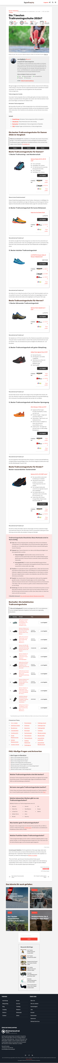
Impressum (33, 1018)
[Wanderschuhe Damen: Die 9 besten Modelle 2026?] (23, 962)
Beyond (10, 10)
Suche (29, 939)
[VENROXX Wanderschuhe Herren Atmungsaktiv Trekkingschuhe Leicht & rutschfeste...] (15, 699)
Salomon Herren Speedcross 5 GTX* (38, 308)
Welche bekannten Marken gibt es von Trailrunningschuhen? (24, 766)
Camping (4, 1009)
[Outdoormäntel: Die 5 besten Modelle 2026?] (41, 920)
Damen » (15, 148)
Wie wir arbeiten (33, 855)
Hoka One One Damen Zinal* (38, 212)
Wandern (18, 1009)
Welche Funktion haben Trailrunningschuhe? (20, 769)
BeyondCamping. (28, 1060)
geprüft (29, 59)
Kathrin (23, 59)
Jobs (32, 1009)
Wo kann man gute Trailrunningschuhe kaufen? (21, 764)
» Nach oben (46, 847)
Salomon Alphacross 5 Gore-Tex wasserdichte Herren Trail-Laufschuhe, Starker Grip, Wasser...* (24, 631)
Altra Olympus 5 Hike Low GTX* (38, 407)
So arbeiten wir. (26, 144)
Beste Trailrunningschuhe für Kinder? (19, 760)
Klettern (4, 1012)
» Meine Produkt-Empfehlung (27, 80)
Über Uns (33, 1000)
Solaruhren (27, 728)
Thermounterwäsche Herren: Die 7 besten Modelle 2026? (31, 986)
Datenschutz (33, 1015)
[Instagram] (25, 1055)
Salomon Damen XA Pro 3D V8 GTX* (38, 159)
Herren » (29, 148)
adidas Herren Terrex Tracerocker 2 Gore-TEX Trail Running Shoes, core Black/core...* (23, 639)
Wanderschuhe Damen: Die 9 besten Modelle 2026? (32, 963)
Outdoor (4, 1015)
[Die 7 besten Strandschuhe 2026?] (23, 957)
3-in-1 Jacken (14, 723)
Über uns (46, 54)
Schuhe (11, 12)
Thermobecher (27, 735)
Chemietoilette (14, 730)
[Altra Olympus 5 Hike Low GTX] (19, 415)
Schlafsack (26, 725)
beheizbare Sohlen (15, 725)
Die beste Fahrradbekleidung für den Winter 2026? (32, 975)
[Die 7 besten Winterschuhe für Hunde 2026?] (23, 951)
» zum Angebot (42, 175)
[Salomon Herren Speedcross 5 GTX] (19, 316)
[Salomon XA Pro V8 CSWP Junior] (19, 482)
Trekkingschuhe (41, 725)
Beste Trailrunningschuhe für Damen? (19, 757)
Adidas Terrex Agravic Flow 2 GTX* (39, 352)
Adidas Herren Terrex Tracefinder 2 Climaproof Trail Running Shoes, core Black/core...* (23, 707)
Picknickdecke (27, 723)
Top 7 (44, 792)
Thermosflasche (28, 738)
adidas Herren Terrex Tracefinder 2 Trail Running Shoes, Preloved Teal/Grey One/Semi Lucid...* (23, 622)
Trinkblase (40, 730)
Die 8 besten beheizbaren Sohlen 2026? (15, 896)
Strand (17, 1000)
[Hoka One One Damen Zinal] (19, 220)
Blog (3, 1006)
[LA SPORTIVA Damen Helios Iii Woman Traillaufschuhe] (19, 261)
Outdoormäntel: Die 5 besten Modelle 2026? (40, 918)
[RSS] (32, 1055)
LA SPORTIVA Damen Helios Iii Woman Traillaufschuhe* (38, 255)
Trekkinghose (27, 745)
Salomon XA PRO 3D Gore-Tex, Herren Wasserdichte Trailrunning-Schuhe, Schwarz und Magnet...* (24, 648)
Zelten (17, 1015)
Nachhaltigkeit (34, 1006)
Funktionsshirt (14, 733)
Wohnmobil (19, 1012)
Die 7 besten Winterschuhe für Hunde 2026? (31, 951)
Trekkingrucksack (42, 723)
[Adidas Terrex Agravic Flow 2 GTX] (19, 360)
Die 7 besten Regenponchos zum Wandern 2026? (31, 969)
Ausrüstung (5, 1000)
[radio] (43, 869)
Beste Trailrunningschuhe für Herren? (19, 759)
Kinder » (43, 148)
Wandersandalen (42, 733)
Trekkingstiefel (41, 728)
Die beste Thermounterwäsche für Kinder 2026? (31, 980)
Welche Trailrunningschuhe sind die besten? (20, 762)
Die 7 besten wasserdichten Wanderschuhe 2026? (16, 919)
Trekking (18, 1006)
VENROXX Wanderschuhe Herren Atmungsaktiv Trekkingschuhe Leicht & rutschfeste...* (23, 699)
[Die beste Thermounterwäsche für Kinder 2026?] (23, 980)
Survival (18, 1003)
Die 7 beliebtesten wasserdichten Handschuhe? (38, 896)
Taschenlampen (28, 733)
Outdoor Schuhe (15, 744)
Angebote (46, 2)
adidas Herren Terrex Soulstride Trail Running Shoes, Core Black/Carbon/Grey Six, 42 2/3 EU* (24, 665)
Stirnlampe (27, 730)
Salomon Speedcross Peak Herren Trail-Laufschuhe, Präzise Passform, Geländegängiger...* (23, 656)
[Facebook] (29, 1055)
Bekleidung (15, 10)
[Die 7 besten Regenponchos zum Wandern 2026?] (23, 968)
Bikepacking (5, 1003)
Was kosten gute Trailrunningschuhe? (19, 767)
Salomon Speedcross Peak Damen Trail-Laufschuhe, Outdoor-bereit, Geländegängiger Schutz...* (24, 690)
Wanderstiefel (41, 735)
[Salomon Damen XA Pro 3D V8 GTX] (19, 166)
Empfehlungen (27, 827)
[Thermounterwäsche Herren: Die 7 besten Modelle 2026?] (23, 986)
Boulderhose (14, 728)
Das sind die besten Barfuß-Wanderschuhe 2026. (32, 596)
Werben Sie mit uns (35, 1021)
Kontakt (32, 1012)
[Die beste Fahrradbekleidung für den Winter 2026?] (23, 974)
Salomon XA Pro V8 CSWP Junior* (39, 474)
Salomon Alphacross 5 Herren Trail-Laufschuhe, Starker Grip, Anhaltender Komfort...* (24, 682)
